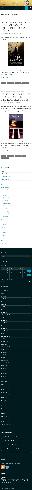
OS (2, 192)
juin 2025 (3, 296)
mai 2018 (3, 325)
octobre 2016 (4, 344)
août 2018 (3, 320)
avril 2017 (3, 338)
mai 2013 (3, 405)
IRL (1, 219)
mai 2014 (3, 376)
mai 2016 (3, 354)
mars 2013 (3, 411)
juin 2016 (3, 352)
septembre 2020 (4, 314)
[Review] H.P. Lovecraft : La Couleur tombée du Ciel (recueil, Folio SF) (16, 97)
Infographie (4, 179)
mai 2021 (3, 309)
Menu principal (30, 8)
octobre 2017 (4, 333)
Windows (5, 197)
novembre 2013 (4, 389)
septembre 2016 (4, 346)
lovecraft (17, 83)
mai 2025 (3, 298)
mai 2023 (3, 301)
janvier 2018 (4, 330)
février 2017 (3, 341)
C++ (6, 211)
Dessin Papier (5, 176)
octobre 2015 (4, 365)
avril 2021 (3, 312)
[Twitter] (7, 467)
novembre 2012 (4, 421)
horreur (4, 83)
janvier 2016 (4, 360)
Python (6, 213)
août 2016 (3, 349)
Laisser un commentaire (16, 33)
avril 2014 (3, 378)
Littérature (9, 20)
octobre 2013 (4, 392)
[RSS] (3, 467)
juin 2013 (3, 403)
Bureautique (6, 203)
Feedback (3, 20)
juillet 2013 (3, 400)
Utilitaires (5, 216)
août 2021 (3, 306)
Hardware (4, 189)
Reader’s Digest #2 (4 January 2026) (9, 436)
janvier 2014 (4, 384)
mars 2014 (3, 381)
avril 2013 (3, 408)
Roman (14, 20)
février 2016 (3, 357)
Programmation (7, 205)
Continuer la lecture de (7, 77)
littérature (10, 83)
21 (29, 275)
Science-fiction (20, 20)
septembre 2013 (4, 395)
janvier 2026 (4, 290)
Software (4, 200)
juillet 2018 (3, 322)
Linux (4, 195)
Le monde (4, 221)
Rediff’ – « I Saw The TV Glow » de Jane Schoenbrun (12, 444)
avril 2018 (3, 328)
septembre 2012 (4, 424)
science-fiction (25, 83)
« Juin (2, 281)
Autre (2, 181)
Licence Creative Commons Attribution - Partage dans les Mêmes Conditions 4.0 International (16, 481)
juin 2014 (3, 373)
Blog (2, 184)
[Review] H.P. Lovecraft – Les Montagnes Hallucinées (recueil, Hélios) (15, 26)
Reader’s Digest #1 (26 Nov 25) (8, 440)
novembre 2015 (4, 362)
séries (3, 243)
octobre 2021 (4, 304)
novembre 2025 (4, 293)
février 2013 (3, 413)
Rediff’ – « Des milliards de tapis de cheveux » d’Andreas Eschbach (16, 452)
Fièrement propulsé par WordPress (7, 488)
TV (1, 240)
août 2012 (3, 427)
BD (3, 230)
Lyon (3, 224)
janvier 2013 (4, 416)
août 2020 (3, 317)
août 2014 (3, 370)
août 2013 (3, 397)
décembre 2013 (4, 387)
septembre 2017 (4, 336)
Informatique (4, 187)
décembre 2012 (4, 419)
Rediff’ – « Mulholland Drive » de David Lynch (11, 448)
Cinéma (4, 173)
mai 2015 (3, 368)
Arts (2, 171)
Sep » (30, 281)
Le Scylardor (4, 8)
